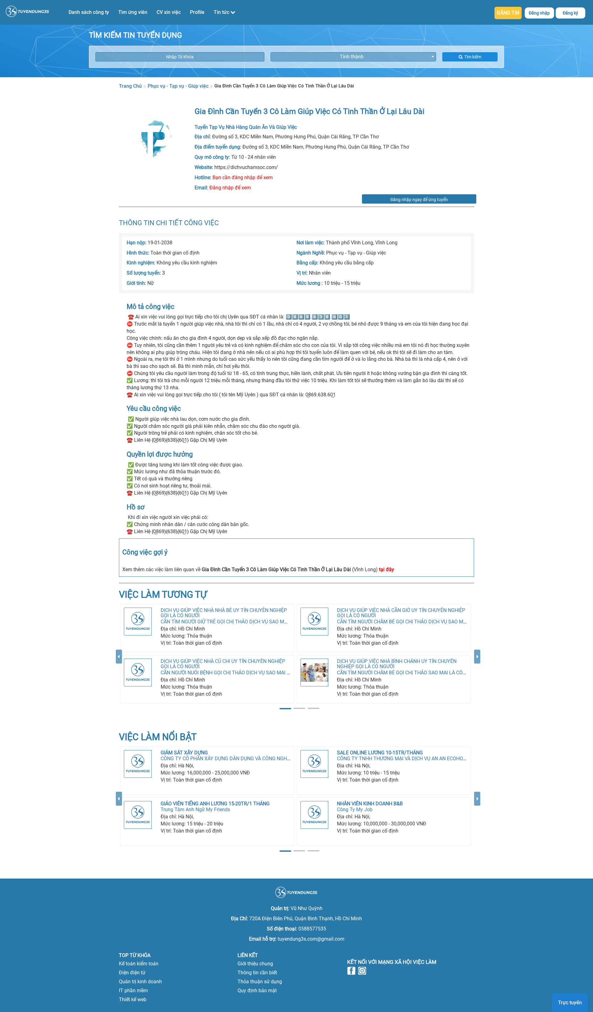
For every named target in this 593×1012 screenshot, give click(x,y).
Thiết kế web (132, 999)
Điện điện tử (132, 973)
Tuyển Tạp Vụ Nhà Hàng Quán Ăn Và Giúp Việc (246, 127)
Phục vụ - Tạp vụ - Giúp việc (178, 86)
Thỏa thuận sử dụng (260, 982)
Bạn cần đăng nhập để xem (242, 177)
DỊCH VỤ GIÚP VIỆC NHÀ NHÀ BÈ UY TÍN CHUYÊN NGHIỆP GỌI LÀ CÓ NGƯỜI (224, 613)
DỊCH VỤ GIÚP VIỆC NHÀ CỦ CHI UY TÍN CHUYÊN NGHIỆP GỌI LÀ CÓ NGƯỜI (223, 664)
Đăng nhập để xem (230, 188)
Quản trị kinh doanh (140, 982)
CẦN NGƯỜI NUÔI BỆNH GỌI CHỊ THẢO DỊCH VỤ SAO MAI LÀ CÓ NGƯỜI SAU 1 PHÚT (253, 673)
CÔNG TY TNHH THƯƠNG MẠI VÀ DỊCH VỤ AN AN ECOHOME (403, 758)
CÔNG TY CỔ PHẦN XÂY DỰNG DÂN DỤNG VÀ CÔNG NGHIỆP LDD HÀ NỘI (241, 758)
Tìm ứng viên (132, 12)
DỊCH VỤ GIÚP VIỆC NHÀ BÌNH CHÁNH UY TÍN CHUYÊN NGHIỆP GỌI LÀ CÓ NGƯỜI (396, 664)
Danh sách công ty (89, 12)
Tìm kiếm (472, 56)
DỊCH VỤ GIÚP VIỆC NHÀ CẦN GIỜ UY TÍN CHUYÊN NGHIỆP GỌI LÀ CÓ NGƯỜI (401, 613)
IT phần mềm (133, 990)
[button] (119, 681)
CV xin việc (169, 12)
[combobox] (353, 56)
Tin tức (222, 12)
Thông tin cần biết (257, 973)
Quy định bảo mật (257, 990)
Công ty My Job (354, 809)
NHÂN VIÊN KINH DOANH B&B (370, 804)
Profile (197, 12)
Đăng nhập (539, 13)
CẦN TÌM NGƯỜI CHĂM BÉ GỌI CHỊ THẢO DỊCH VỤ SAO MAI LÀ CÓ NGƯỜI (417, 622)
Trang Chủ (130, 86)
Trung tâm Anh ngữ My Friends (195, 809)
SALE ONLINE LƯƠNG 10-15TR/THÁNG (380, 753)
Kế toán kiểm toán (138, 964)
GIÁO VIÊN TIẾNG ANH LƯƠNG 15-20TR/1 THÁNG (215, 804)
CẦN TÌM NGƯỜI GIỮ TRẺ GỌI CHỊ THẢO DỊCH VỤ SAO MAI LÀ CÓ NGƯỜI (240, 622)
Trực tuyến (570, 1003)
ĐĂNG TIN (508, 13)
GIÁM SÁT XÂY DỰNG (184, 753)
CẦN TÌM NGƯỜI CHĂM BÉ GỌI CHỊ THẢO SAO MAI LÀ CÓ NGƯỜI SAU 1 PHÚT (422, 673)
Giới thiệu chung (255, 964)
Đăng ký (570, 13)
